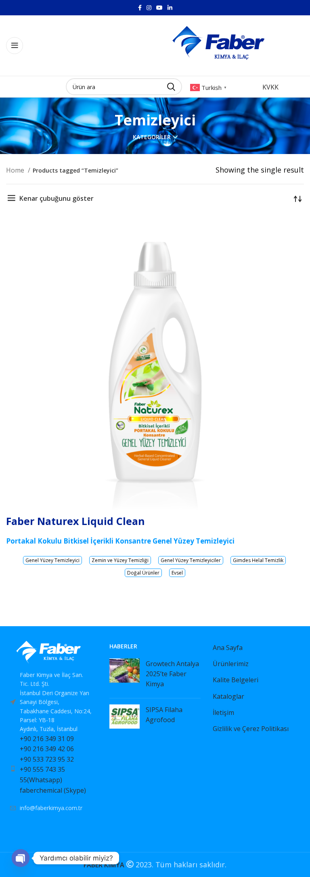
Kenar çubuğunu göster (56, 198)
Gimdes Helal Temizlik (258, 560)
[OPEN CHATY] (20, 858)
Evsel (177, 572)
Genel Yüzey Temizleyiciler (191, 560)
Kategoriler (152, 137)
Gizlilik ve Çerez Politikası (251, 728)
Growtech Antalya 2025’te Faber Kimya (172, 673)
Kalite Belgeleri (235, 679)
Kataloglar (228, 696)
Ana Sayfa (228, 647)
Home (16, 170)
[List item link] (51, 769)
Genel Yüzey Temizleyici (52, 560)
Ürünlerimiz (231, 663)
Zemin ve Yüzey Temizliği (120, 560)
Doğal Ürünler (143, 572)
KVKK (270, 87)
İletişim (223, 712)
